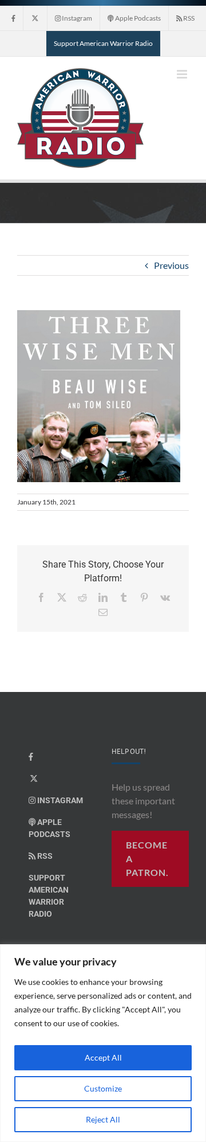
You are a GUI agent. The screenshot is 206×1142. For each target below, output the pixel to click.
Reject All (103, 1119)
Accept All (103, 1057)
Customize (103, 1088)
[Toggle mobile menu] (183, 74)
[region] (103, 1043)
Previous (171, 265)
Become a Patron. (147, 858)
